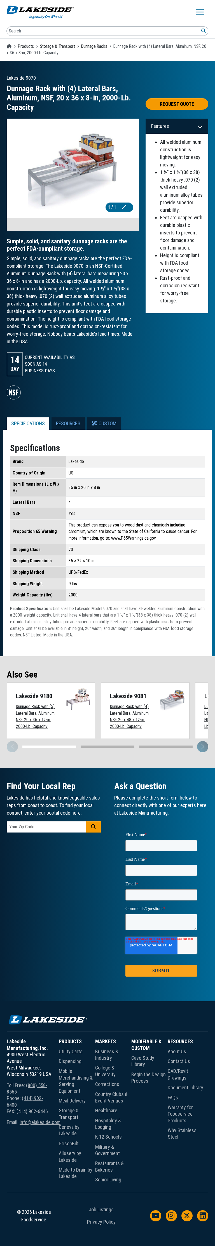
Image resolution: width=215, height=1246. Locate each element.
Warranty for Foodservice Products (180, 1113)
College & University (105, 1071)
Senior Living (108, 1179)
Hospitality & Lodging (108, 1124)
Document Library (185, 1087)
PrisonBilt (69, 1143)
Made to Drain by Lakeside (75, 1173)
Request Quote (177, 104)
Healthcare (106, 1110)
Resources (180, 1041)
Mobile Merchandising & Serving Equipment (76, 1081)
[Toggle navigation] (199, 12)
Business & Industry (106, 1054)
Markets (105, 1041)
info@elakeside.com (40, 1122)
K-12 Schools (108, 1137)
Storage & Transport (57, 46)
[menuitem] (77, 1111)
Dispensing (70, 1061)
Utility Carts (71, 1051)
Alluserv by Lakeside (70, 1156)
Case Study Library (142, 1061)
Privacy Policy (101, 1222)
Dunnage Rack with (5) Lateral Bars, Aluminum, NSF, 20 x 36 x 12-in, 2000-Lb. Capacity (35, 716)
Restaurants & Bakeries (109, 1166)
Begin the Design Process (148, 1077)
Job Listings (101, 1210)
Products (26, 46)
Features (160, 126)
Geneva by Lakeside (69, 1130)
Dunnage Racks (94, 46)
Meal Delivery (72, 1101)
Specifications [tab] (28, 423)
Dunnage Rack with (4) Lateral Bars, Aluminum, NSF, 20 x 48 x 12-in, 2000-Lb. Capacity (129, 716)
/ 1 (112, 207)
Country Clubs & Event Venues (111, 1097)
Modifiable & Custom (146, 1044)
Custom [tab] (106, 423)
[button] (202, 746)
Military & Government (107, 1150)
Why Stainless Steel (182, 1133)
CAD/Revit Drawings (178, 1074)
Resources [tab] (68, 423)
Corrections (107, 1084)
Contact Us (179, 1061)
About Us (177, 1051)
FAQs (173, 1098)
